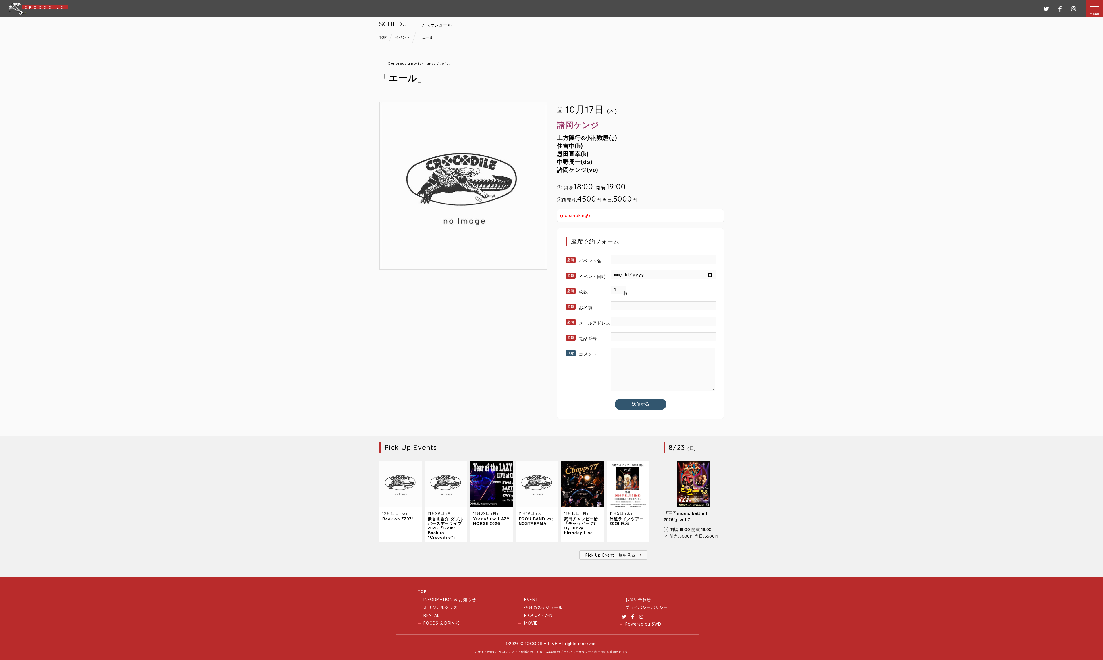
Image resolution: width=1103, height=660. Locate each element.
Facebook (632, 616)
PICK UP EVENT (539, 615)
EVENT (531, 599)
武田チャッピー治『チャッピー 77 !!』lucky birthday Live (581, 526)
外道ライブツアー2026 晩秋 (626, 521)
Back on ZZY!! (397, 519)
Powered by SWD (643, 624)
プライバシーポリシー (646, 607)
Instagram (641, 616)
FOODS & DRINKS (441, 623)
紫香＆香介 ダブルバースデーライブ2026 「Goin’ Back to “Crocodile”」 (445, 528)
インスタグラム (1073, 8)
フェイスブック (1060, 8)
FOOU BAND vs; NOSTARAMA (536, 521)
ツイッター (1046, 8)
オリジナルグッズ (440, 607)
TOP (422, 591)
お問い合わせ (638, 599)
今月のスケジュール (543, 607)
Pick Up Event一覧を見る (610, 555)
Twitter (624, 616)
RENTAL (431, 615)
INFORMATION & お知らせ (449, 599)
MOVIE (530, 623)
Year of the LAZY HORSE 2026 (491, 521)
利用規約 (600, 651)
